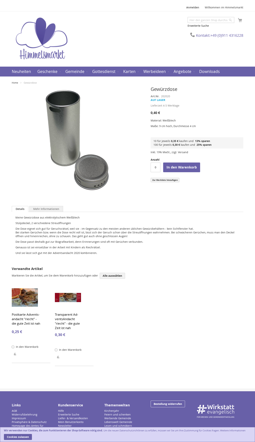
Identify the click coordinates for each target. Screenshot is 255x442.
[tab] (20, 209)
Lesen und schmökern (118, 425)
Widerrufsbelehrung (24, 414)
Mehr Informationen (46, 209)
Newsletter (65, 425)
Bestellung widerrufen (168, 404)
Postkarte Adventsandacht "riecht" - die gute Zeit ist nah (26, 319)
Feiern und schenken (117, 414)
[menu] (127, 71)
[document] (127, 434)
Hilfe (61, 411)
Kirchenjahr (111, 411)
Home (15, 82)
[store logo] (41, 38)
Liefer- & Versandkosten (73, 418)
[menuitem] (21, 71)
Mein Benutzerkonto (70, 422)
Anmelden (192, 7)
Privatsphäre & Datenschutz (29, 422)
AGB (14, 411)
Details (20, 209)
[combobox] (211, 20)
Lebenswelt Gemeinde (118, 422)
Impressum (19, 418)
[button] (15, 354)
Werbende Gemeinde (117, 418)
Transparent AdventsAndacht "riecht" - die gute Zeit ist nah (67, 321)
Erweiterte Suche (198, 25)
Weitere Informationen (232, 430)
